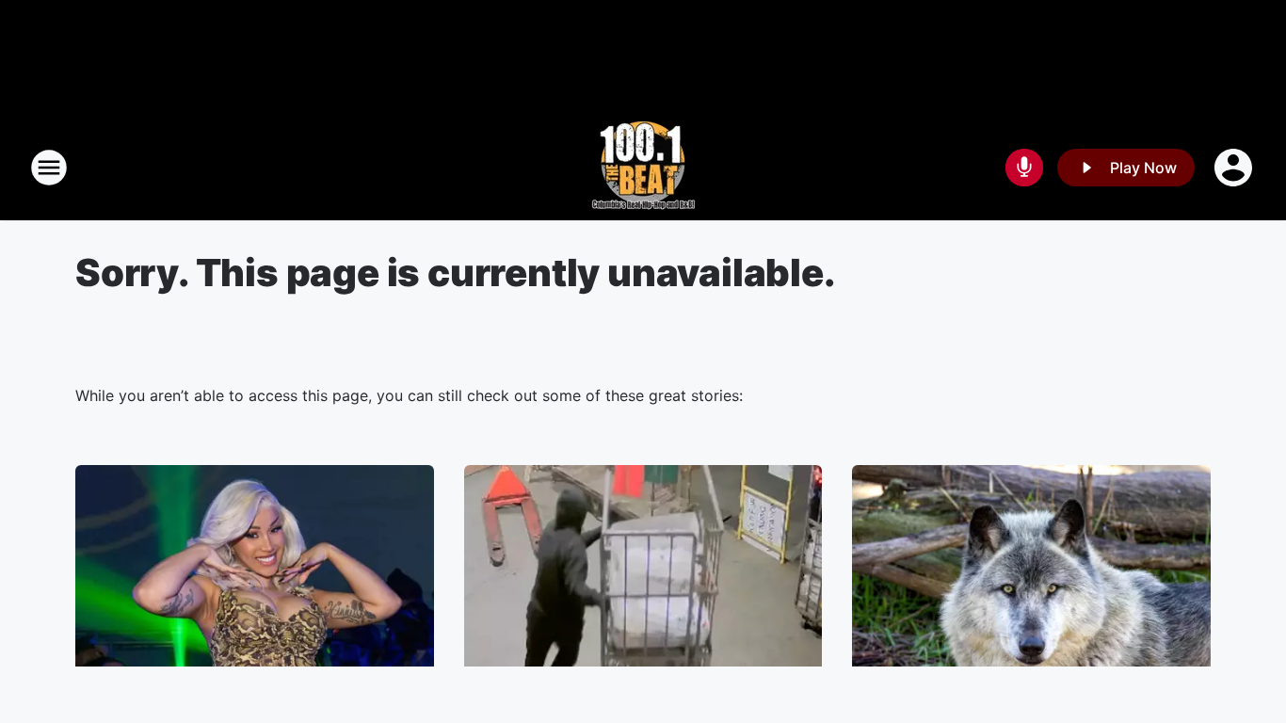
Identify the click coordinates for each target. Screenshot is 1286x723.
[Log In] (1235, 167)
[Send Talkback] (1024, 167)
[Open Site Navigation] (49, 167)
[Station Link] (643, 168)
